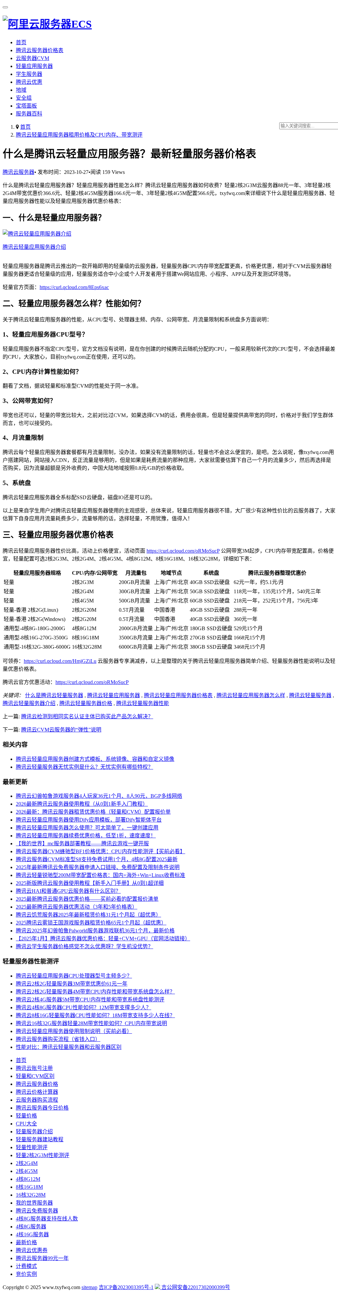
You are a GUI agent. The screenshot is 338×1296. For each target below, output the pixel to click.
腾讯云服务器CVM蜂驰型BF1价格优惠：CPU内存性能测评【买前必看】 (100, 851)
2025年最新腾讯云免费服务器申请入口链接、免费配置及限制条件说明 (98, 867)
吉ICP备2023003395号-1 (126, 1287)
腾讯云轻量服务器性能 (142, 703)
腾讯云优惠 (29, 82)
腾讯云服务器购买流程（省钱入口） (58, 1039)
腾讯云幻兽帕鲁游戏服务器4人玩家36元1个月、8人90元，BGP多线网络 (99, 796)
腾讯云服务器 (18, 172)
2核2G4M (27, 1163)
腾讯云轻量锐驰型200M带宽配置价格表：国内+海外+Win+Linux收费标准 (100, 875)
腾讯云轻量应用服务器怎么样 (251, 695)
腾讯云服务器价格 (37, 1084)
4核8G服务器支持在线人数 (47, 1218)
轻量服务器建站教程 (39, 1139)
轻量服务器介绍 (34, 1131)
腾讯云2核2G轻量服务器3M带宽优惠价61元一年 (71, 984)
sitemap (89, 1287)
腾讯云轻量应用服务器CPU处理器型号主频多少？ (74, 976)
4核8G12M (28, 1179)
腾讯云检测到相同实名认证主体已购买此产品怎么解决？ (87, 716)
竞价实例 (26, 1274)
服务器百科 (29, 113)
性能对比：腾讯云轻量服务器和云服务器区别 (68, 1047)
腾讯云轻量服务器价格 (85, 703)
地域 (21, 90)
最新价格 (26, 1242)
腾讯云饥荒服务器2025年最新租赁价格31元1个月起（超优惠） (88, 915)
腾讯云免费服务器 (37, 1211)
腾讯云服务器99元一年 (42, 1258)
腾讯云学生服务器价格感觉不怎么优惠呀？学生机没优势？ (84, 946)
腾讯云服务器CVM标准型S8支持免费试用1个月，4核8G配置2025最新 (97, 859)
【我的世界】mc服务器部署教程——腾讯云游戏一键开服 (82, 843)
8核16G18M (29, 1187)
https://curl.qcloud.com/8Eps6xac (74, 287)
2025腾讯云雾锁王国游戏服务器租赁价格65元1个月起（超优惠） (91, 922)
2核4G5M (27, 1171)
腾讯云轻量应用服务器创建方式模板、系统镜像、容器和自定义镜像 (95, 759)
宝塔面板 (26, 106)
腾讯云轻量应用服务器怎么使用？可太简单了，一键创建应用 (87, 827)
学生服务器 (29, 74)
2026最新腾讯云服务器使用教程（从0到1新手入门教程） (82, 804)
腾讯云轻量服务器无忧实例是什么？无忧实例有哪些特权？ (84, 767)
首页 (21, 42)
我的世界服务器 (34, 1203)
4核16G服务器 (32, 1234)
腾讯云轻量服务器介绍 (29, 703)
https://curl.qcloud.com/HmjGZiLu (60, 661)
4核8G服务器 (31, 1226)
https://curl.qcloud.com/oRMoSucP (183, 551)
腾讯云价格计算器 (37, 1092)
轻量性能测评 (32, 1147)
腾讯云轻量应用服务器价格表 (178, 695)
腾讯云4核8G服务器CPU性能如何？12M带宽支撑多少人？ (83, 1007)
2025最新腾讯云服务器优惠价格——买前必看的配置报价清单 (87, 899)
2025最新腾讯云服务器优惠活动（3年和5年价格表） (76, 907)
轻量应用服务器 (34, 66)
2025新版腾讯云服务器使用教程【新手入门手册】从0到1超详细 (90, 883)
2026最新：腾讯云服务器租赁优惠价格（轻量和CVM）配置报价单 (93, 812)
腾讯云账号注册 (34, 1068)
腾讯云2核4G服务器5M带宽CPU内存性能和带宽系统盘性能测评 (90, 999)
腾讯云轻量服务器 (310, 695)
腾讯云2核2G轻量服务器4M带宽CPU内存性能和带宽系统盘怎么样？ (95, 991)
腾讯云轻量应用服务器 (113, 695)
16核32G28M (31, 1195)
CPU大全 (26, 1123)
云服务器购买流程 (37, 1100)
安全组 (24, 98)
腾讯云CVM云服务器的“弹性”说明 (61, 729)
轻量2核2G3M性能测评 (42, 1155)
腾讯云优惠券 (32, 1250)
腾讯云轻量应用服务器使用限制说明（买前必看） (74, 1031)
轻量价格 (26, 1115)
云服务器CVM (32, 58)
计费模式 (26, 1266)
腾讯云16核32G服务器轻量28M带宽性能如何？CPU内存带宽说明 (91, 1023)
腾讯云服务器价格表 (39, 50)
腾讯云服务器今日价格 (42, 1108)
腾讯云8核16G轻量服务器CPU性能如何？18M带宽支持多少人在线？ (95, 1015)
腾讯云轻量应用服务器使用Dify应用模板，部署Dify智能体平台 (89, 820)
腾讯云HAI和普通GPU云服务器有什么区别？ (68, 891)
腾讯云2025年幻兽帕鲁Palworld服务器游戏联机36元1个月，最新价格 (95, 930)
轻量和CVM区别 (35, 1076)
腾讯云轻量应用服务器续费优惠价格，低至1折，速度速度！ (86, 835)
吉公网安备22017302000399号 (195, 1287)
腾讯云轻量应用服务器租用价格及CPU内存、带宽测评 (79, 135)
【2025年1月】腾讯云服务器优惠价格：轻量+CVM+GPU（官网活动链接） (103, 938)
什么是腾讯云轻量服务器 (54, 695)
